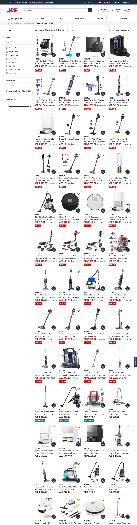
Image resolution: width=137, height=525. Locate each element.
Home (10, 23)
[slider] (8, 106)
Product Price (11, 99)
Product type (10, 80)
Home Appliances (28, 23)
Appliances (17, 23)
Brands (8, 37)
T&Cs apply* (49, 2)
